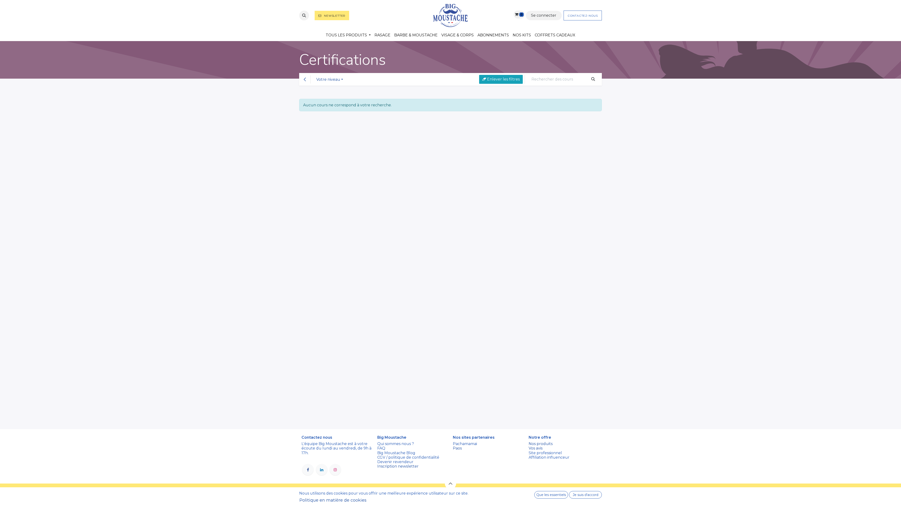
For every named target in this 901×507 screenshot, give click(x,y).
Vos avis (536, 448)
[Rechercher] (593, 79)
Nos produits (541, 444)
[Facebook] (307, 469)
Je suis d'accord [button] (585, 495)
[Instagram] (335, 469)
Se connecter (543, 15)
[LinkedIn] (321, 469)
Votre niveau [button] (328, 79)
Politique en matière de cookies (333, 500)
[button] (304, 15)
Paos (457, 448)
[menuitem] (348, 35)
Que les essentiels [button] (551, 495)
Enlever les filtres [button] (503, 79)
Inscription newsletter (398, 466)
